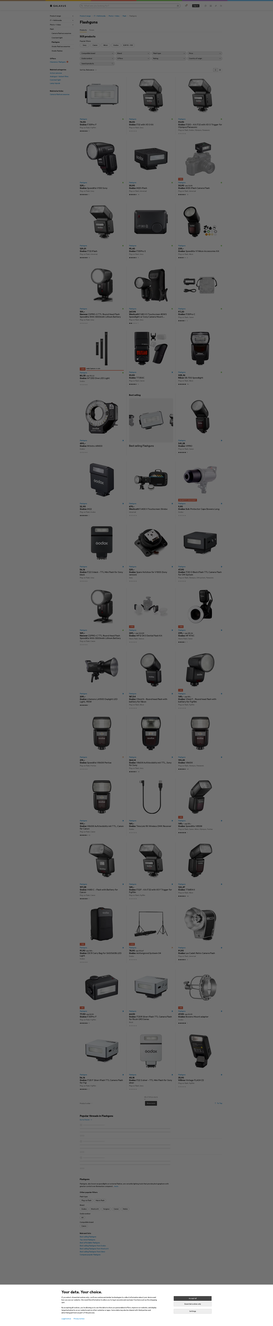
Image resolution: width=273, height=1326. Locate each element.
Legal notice (66, 1319)
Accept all (193, 1298)
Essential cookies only (192, 1304)
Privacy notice (79, 1319)
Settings (192, 1311)
